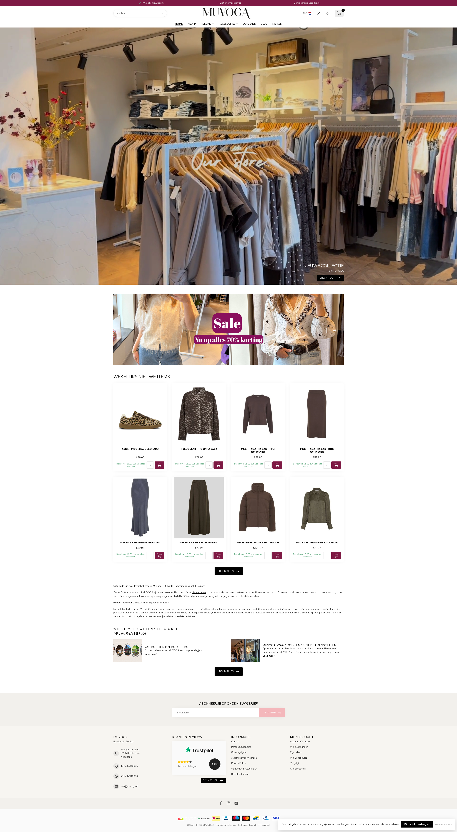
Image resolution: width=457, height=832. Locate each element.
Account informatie (300, 741)
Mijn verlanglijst (298, 757)
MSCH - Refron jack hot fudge (258, 542)
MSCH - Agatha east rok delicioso (317, 451)
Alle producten (298, 768)
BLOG (264, 24)
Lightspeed (231, 825)
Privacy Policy (238, 763)
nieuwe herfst (199, 592)
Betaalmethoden (239, 774)
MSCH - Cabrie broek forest (199, 542)
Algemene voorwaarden (244, 757)
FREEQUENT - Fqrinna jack (199, 449)
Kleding (207, 24)
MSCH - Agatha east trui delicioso (258, 451)
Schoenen (249, 24)
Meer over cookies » (443, 824)
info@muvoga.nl (129, 786)
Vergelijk (294, 763)
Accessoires (227, 24)
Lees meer (151, 654)
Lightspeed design (246, 825)
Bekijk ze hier (210, 780)
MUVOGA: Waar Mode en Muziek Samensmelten (299, 645)
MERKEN (277, 24)
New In (192, 24)
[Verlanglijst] (327, 13)
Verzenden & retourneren (244, 768)
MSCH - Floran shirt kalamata (317, 542)
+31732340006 (129, 766)
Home (179, 24)
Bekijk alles (226, 571)
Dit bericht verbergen (416, 824)
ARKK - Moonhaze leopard (140, 449)
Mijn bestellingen (299, 747)
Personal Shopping (241, 747)
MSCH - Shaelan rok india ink (140, 542)
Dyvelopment (264, 825)
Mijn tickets (296, 752)
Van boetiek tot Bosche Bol (167, 647)
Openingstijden (239, 752)
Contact (235, 741)
